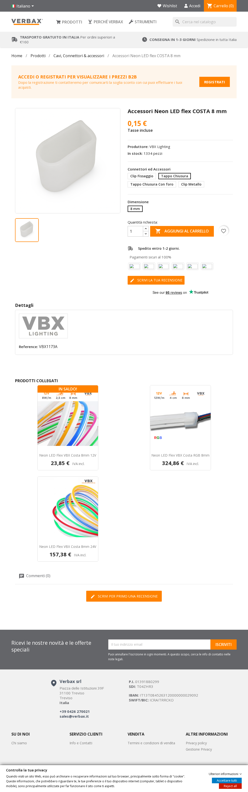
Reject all (230, 786)
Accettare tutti (227, 780)
